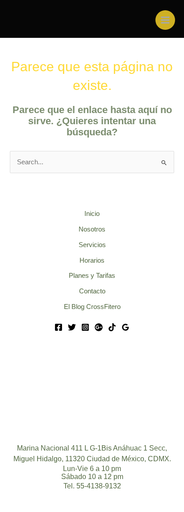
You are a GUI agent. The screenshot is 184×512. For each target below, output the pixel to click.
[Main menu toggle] (165, 20)
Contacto (92, 291)
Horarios (92, 260)
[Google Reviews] (125, 327)
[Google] (99, 327)
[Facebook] (58, 327)
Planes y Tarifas (92, 275)
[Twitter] (72, 327)
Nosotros (92, 229)
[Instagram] (85, 327)
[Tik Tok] (112, 327)
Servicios (92, 244)
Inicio (92, 213)
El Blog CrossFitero (92, 306)
